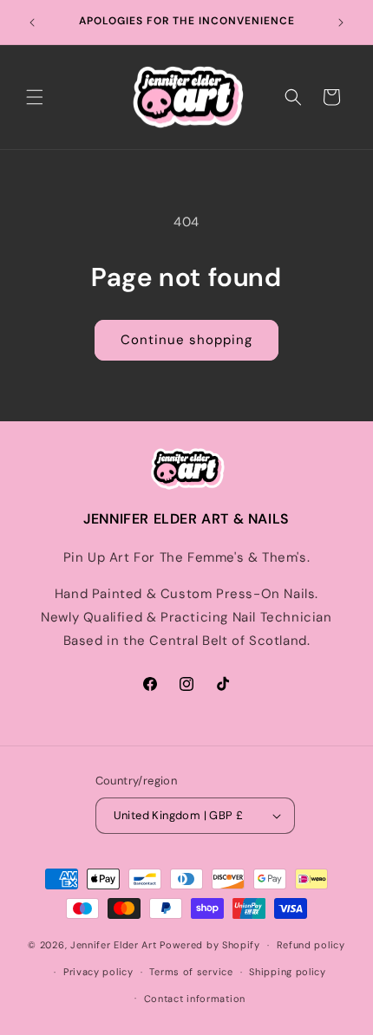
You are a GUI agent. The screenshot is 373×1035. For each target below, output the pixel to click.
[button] (35, 97)
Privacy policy (98, 972)
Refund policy (311, 945)
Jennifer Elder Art (113, 945)
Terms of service (190, 972)
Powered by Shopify (210, 945)
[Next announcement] (341, 22)
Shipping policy (287, 972)
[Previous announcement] (32, 22)
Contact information (194, 999)
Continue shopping (186, 339)
